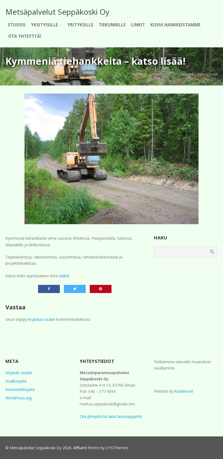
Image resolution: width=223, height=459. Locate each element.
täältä (63, 275)
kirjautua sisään (41, 319)
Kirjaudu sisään (18, 372)
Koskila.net (183, 391)
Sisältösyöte (16, 381)
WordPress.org (18, 398)
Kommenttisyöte (20, 389)
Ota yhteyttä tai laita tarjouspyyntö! (111, 416)
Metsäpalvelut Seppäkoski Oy (57, 12)
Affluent (80, 447)
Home (137, 74)
